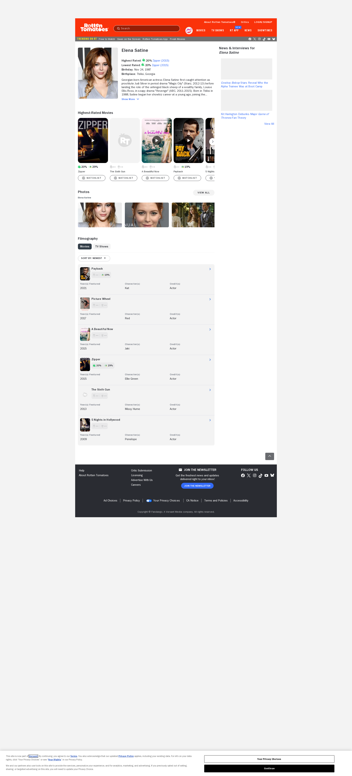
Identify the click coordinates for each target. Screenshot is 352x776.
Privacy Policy (126, 756)
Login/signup (263, 22)
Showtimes (265, 30)
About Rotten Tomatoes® (220, 22)
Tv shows (217, 30)
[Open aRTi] (189, 31)
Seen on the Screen (129, 39)
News (248, 30)
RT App (234, 30)
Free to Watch (107, 39)
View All (269, 123)
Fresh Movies (177, 39)
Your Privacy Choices (166, 500)
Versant (33, 756)
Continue (269, 768)
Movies (200, 30)
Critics (245, 22)
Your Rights (54, 759)
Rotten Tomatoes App (155, 39)
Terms (73, 756)
